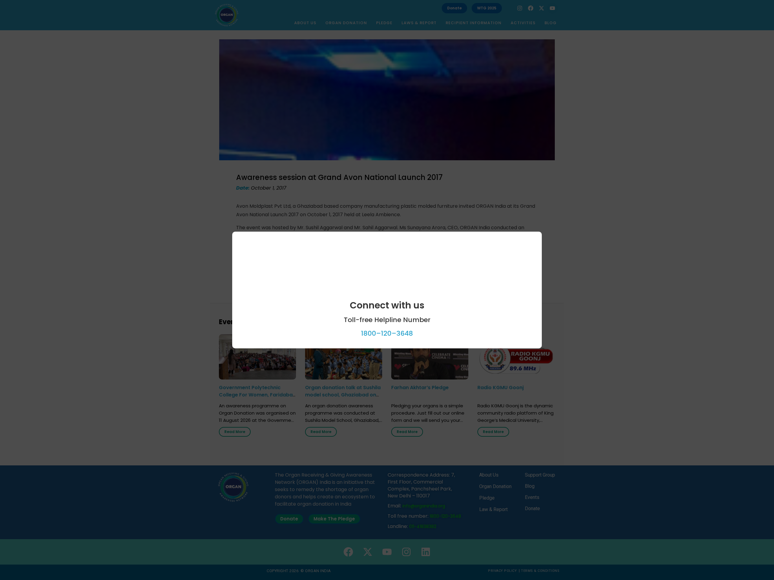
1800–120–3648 (387, 333)
